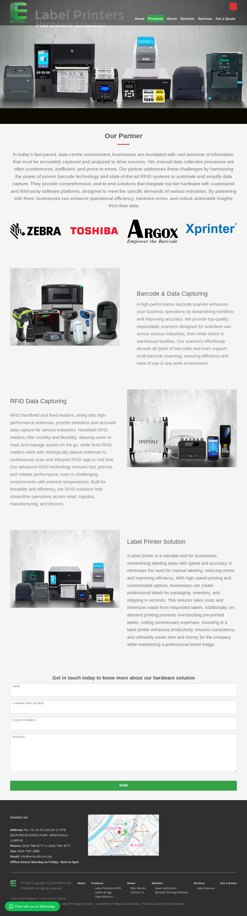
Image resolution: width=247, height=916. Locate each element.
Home (81, 883)
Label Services (205, 888)
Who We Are (138, 888)
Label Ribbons (104, 896)
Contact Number (24, 720)
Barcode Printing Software (171, 892)
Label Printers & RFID (108, 888)
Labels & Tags (103, 892)
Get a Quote (228, 883)
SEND (123, 785)
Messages (19, 737)
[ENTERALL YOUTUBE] (233, 6)
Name (16, 686)
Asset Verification (166, 888)
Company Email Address (28, 703)
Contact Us (137, 892)
